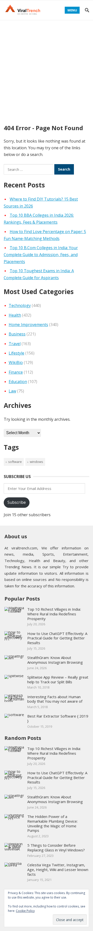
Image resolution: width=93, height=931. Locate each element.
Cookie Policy (25, 911)
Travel (15, 343)
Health (15, 315)
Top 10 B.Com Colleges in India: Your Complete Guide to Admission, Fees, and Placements (41, 254)
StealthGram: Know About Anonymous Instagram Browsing (55, 660)
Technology (20, 305)
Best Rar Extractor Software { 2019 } (57, 718)
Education (18, 381)
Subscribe (16, 502)
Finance (16, 372)
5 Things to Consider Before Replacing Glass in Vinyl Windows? (56, 847)
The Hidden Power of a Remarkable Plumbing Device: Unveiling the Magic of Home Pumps (52, 823)
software (15, 461)
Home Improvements (28, 324)
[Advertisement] (46, 69)
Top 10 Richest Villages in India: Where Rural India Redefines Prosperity (54, 614)
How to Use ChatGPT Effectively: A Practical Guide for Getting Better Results (57, 638)
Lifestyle (16, 353)
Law (12, 391)
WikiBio (16, 362)
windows (36, 461)
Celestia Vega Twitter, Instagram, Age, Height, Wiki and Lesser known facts (57, 869)
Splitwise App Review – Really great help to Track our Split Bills (57, 679)
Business (17, 334)
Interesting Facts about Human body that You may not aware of (54, 699)
